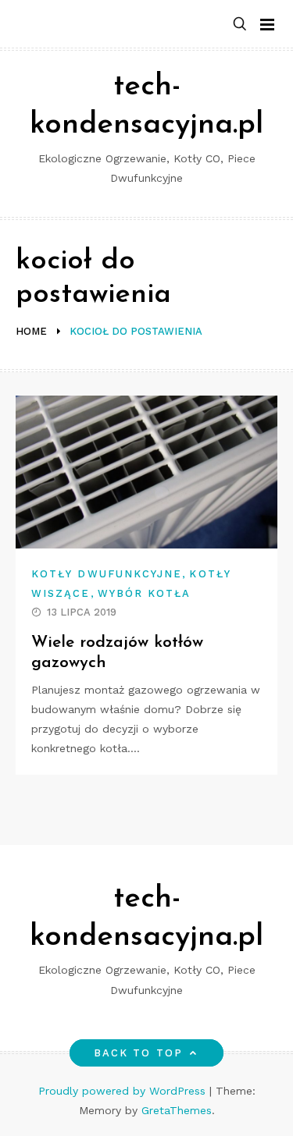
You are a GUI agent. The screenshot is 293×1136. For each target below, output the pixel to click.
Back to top (138, 1053)
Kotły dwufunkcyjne (106, 574)
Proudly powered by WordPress (123, 1091)
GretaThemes (176, 1110)
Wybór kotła (144, 593)
